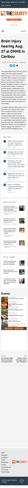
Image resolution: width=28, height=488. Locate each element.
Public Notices (5, 472)
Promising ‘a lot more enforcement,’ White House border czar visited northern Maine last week (16, 164)
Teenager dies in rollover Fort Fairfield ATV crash (16, 153)
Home (3, 453)
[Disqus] (14, 386)
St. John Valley (21, 2)
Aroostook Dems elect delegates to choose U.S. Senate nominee (10, 220)
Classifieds (4, 457)
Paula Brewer (7, 224)
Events (3, 460)
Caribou (3, 2)
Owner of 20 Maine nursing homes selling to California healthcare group (16, 187)
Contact (3, 465)
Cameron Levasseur (9, 213)
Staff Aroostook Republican (11, 62)
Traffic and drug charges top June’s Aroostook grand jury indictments (16, 143)
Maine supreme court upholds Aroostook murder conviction (10, 271)
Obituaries (4, 455)
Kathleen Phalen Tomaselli (10, 246)
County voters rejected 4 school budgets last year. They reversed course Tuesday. (9, 231)
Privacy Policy (22, 481)
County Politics (9, 202)
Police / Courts (9, 257)
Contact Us (8, 5)
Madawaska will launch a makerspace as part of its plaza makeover (16, 175)
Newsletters (4, 462)
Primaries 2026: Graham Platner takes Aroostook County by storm (9, 242)
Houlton (8, 2)
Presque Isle (14, 2)
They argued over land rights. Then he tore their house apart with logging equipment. (9, 281)
